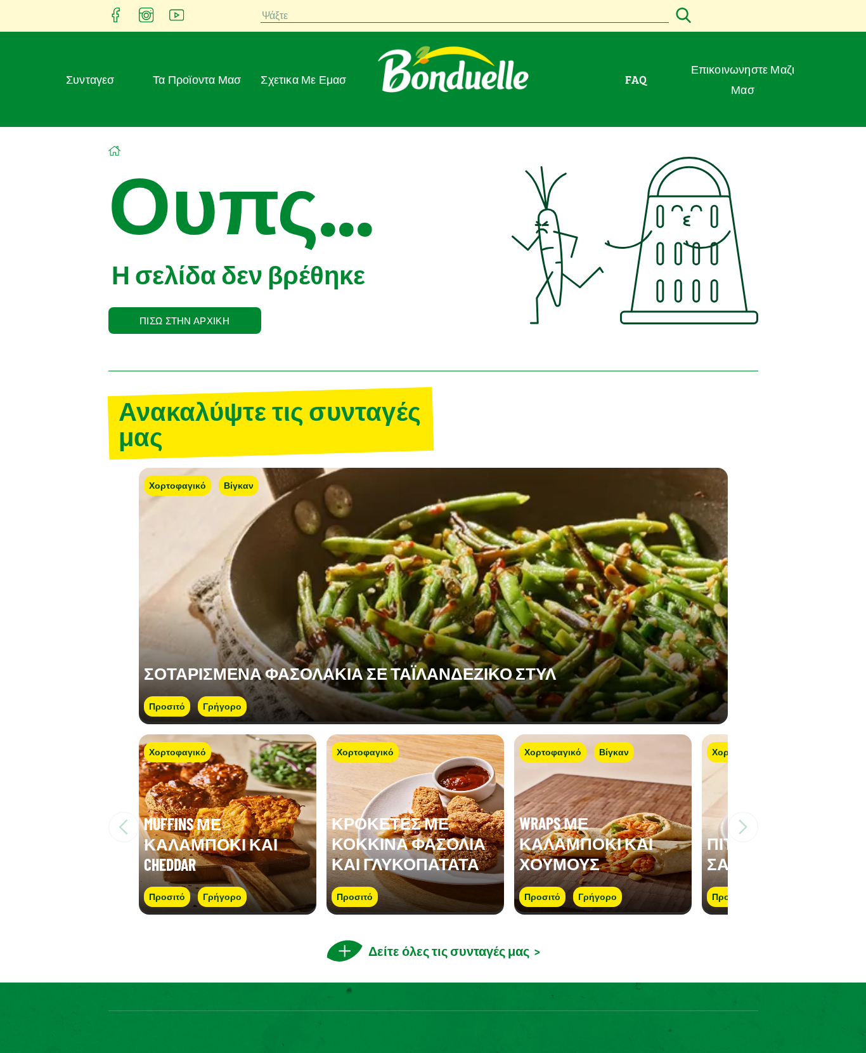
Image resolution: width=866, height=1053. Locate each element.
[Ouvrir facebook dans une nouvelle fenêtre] (116, 18)
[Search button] (681, 16)
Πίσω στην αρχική (184, 320)
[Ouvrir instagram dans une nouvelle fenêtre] (146, 18)
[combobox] (465, 16)
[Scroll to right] (743, 827)
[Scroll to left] (123, 827)
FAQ (636, 79)
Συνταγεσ (90, 79)
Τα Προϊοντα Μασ (197, 79)
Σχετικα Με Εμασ (303, 79)
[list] (433, 827)
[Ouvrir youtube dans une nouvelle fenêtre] (176, 18)
